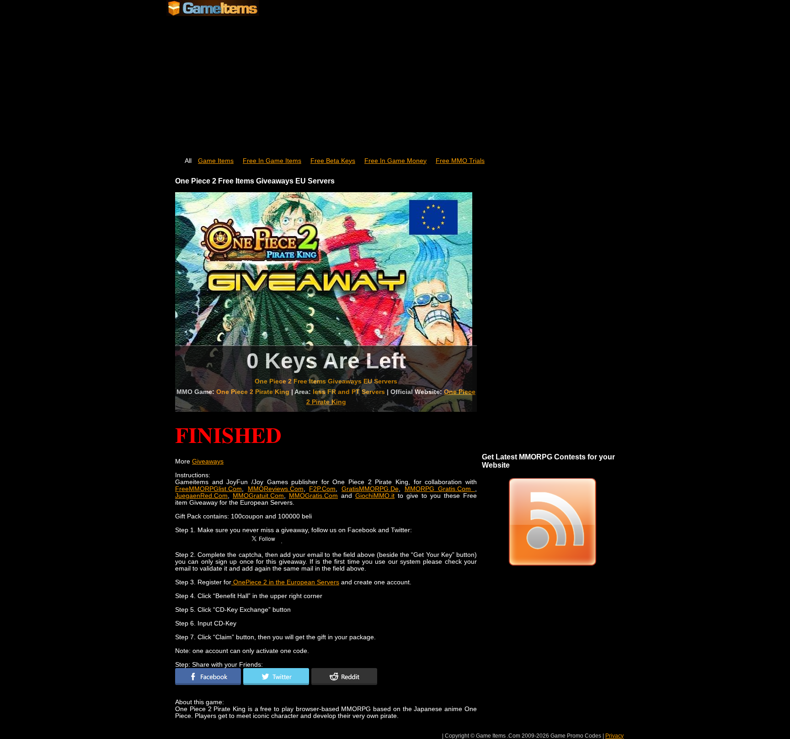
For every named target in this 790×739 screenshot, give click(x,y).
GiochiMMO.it (375, 495)
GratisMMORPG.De (370, 488)
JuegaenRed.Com (201, 495)
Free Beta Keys (332, 160)
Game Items (216, 160)
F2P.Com (322, 488)
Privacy (614, 736)
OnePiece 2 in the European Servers (285, 582)
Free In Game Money (395, 160)
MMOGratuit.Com (258, 495)
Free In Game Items (272, 160)
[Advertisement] (395, 82)
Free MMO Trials (460, 160)
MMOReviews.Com (276, 488)
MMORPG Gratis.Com (440, 488)
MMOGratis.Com (313, 495)
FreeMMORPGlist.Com (208, 488)
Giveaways (208, 461)
